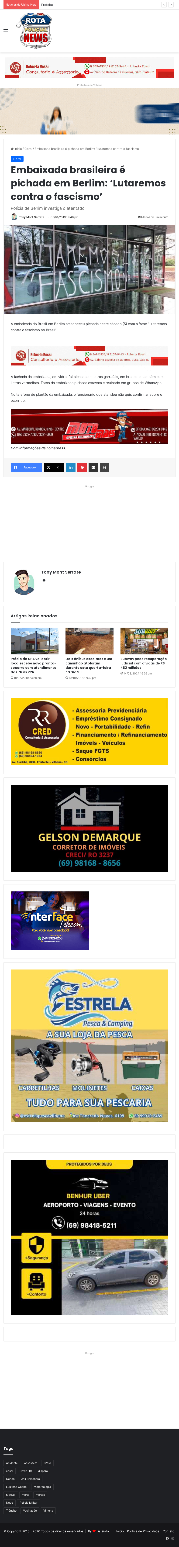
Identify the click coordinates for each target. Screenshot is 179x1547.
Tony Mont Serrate (31, 217)
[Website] (44, 580)
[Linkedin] (71, 467)
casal (9, 1471)
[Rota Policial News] (34, 31)
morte (25, 1494)
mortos (40, 1494)
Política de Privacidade (143, 1531)
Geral (28, 149)
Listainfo (102, 1531)
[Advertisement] (89, 522)
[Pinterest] (82, 467)
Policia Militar (28, 1502)
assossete (30, 1463)
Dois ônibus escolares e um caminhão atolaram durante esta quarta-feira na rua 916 (88, 665)
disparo (43, 1471)
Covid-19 (26, 1471)
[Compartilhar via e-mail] (93, 467)
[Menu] (5, 33)
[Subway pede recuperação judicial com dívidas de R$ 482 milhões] (144, 641)
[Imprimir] (104, 467)
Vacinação (30, 1510)
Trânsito (11, 1510)
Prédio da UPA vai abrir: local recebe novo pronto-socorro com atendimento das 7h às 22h (33, 665)
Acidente (12, 1463)
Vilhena (48, 1510)
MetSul (10, 1494)
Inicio (18, 149)
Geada (10, 1479)
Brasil (47, 1463)
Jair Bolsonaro (30, 1479)
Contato (168, 1531)
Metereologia (42, 1487)
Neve (9, 1502)
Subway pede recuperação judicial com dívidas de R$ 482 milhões (143, 663)
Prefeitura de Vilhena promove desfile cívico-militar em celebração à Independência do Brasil (108, 5)
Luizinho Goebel (16, 1487)
